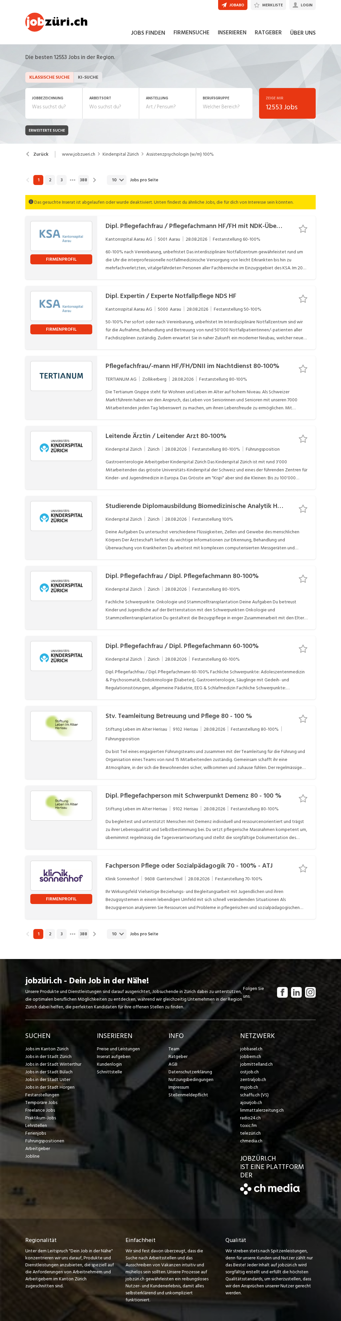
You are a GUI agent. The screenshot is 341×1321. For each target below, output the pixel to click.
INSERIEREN (232, 32)
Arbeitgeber (37, 1148)
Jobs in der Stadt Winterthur (53, 1064)
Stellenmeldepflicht (188, 1095)
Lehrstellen (36, 1125)
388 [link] (83, 180)
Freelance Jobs (40, 1110)
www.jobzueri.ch (78, 154)
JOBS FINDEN (148, 33)
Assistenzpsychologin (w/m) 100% (180, 154)
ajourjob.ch (251, 1102)
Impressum (179, 1087)
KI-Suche (88, 77)
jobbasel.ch (251, 1049)
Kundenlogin (109, 1064)
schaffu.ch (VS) (254, 1095)
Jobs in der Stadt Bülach (49, 1072)
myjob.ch (249, 1087)
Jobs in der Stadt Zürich (48, 1056)
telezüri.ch (250, 1133)
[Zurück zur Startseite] (270, 1193)
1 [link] (38, 180)
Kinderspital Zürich (121, 154)
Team (174, 1049)
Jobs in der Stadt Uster (47, 1079)
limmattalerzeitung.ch (262, 1110)
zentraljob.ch (253, 1079)
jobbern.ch (250, 1056)
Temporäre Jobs (41, 1102)
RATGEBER (268, 32)
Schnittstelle (109, 1072)
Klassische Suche (49, 77)
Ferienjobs (35, 1133)
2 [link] (50, 180)
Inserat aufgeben (114, 1056)
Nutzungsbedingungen (191, 1079)
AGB (173, 1064)
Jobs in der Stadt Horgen (50, 1087)
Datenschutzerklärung (190, 1072)
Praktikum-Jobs (40, 1118)
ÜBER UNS (303, 33)
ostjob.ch (249, 1072)
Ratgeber (178, 1056)
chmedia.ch (251, 1141)
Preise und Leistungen (118, 1049)
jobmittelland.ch (256, 1064)
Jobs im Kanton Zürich (47, 1049)
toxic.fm (248, 1125)
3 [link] (62, 180)
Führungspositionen (44, 1141)
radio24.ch (250, 1118)
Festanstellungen (42, 1095)
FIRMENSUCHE (191, 32)
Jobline (32, 1156)
